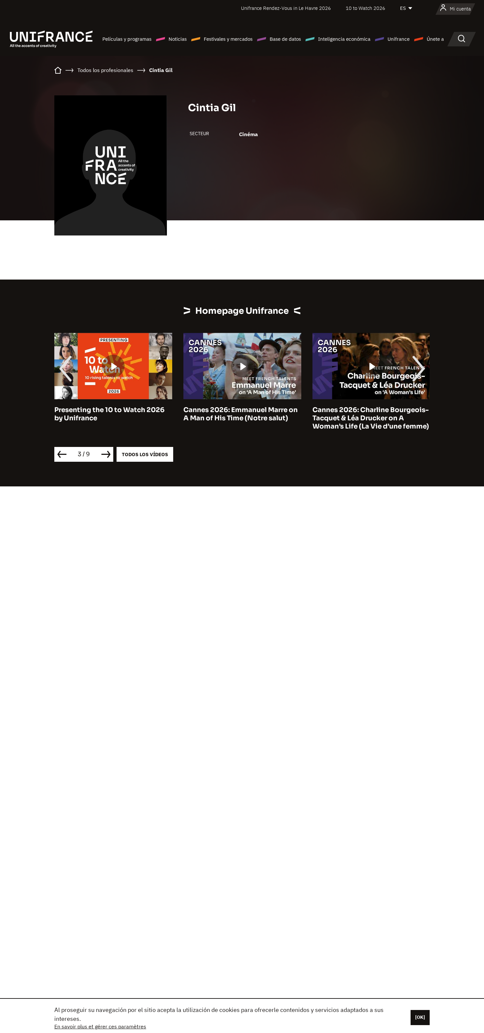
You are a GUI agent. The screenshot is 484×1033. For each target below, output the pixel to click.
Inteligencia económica (344, 39)
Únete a (435, 39)
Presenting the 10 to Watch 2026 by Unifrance (109, 414)
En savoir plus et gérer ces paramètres (100, 1026)
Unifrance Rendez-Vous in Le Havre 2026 (286, 8)
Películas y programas (126, 39)
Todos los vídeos (145, 454)
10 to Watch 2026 (365, 8)
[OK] (420, 1017)
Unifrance (399, 39)
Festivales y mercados (228, 39)
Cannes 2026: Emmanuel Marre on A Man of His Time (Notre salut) (240, 414)
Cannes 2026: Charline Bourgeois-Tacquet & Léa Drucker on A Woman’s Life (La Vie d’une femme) (370, 418)
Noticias (178, 39)
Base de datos (285, 39)
